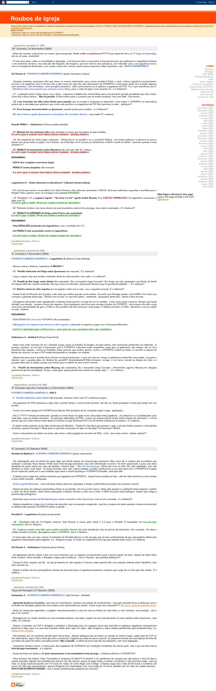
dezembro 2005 (205, 158)
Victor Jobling (206, 81)
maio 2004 (208, 123)
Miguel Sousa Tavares (202, 89)
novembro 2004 (205, 136)
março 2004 (207, 118)
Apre (211, 79)
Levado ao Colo (205, 97)
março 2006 (207, 166)
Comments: (17, 243)
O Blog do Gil (206, 92)
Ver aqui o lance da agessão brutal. (138, 605)
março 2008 (207, 184)
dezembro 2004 (205, 138)
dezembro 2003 (205, 110)
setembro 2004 (205, 130)
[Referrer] (163, 199)
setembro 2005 (205, 156)
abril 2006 (208, 168)
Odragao (208, 71)
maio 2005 (208, 151)
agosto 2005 (207, 153)
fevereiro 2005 (206, 143)
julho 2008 (208, 186)
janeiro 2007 (207, 174)
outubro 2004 (206, 133)
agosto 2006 (207, 171)
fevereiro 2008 (206, 181)
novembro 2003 (205, 108)
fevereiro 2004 (206, 115)
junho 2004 (207, 125)
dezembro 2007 (205, 176)
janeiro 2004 (207, 113)
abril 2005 (208, 148)
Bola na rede (207, 94)
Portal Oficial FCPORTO (201, 86)
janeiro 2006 (207, 161)
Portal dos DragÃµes (203, 84)
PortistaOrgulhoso (204, 76)
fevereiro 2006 (206, 163)
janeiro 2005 (207, 141)
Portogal (209, 69)
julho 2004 (208, 128)
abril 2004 (208, 120)
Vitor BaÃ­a (208, 74)
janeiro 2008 (207, 179)
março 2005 (207, 146)
